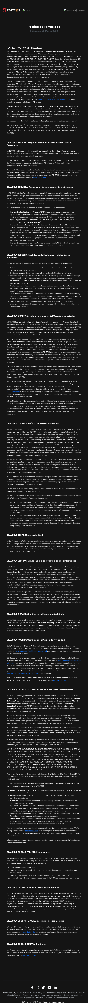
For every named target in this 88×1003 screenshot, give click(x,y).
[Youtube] (49, 987)
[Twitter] (43, 987)
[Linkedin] (55, 987)
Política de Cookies (28, 932)
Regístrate (81, 10)
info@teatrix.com (39, 178)
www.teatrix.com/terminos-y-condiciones (53, 99)
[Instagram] (37, 987)
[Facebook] (32, 987)
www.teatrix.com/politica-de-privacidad (31, 651)
